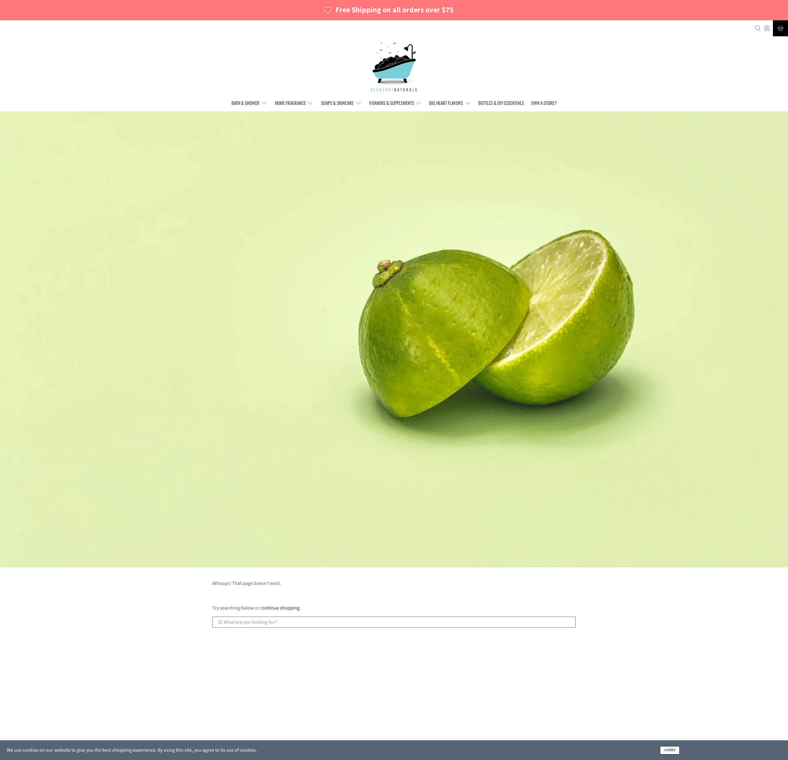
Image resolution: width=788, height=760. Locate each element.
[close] (440, 367)
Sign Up (429, 386)
